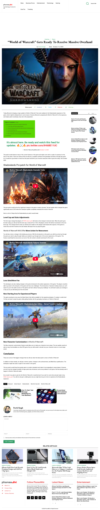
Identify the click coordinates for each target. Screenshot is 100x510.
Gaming (47, 39)
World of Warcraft (45, 384)
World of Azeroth (35, 384)
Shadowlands (25, 384)
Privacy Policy (8, 488)
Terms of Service (9, 493)
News (53, 39)
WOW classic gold (27, 221)
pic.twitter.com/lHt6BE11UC (42, 145)
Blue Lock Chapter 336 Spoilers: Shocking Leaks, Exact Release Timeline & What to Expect (86, 494)
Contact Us (8, 490)
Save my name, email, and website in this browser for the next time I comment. (22, 437)
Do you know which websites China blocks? (62, 391)
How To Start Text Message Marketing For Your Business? (27, 392)
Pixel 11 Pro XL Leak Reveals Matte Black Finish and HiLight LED (78, 120)
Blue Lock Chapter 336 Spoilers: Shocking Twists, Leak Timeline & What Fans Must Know (86, 500)
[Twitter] (39, 497)
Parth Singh (42, 47)
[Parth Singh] (7, 409)
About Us (7, 485)
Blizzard (10, 384)
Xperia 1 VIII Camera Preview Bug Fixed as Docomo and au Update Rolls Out (78, 160)
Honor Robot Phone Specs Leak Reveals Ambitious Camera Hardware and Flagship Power (79, 140)
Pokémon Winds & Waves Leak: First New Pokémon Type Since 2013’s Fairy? (87, 488)
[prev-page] (53, 503)
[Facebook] (28, 497)
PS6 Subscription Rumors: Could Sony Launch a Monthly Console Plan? (78, 150)
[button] (90, 3)
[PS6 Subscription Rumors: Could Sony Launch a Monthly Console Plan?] (93, 150)
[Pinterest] (36, 497)
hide (17, 122)
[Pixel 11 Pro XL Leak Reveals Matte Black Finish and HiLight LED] (93, 120)
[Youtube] (43, 497)
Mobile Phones (6, 465)
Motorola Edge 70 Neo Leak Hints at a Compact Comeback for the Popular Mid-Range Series (78, 130)
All (88, 113)
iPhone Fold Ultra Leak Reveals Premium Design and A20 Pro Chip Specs (12, 469)
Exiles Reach (17, 384)
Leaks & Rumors (56, 465)
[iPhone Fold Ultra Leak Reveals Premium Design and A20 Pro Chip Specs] (12, 456)
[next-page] (55, 503)
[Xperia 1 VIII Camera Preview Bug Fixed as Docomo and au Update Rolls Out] (93, 160)
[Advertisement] (50, 24)
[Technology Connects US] (12, 482)
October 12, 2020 (44, 150)
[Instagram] (32, 497)
